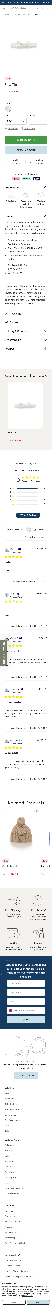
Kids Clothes (10, 1114)
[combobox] (36, 537)
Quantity (33, 115)
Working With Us (12, 1221)
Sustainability (11, 1232)
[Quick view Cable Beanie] (36, 811)
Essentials (9, 1098)
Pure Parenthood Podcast (17, 1243)
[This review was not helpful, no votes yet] (44, 581)
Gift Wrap (9, 1172)
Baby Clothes (11, 1104)
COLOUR (8, 103)
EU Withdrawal (12, 1193)
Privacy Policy (27, 1295)
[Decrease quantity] (32, 121)
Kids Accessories (12, 1120)
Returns (8, 1150)
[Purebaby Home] (18, 8)
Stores (8, 1182)
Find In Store (26, 150)
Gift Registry (10, 1177)
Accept (38, 1302)
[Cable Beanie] (21, 832)
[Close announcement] (49, 2)
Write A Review (28, 515)
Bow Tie (12, 432)
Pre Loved (9, 1161)
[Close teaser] (8, 638)
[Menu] (4, 8)
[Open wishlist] (43, 8)
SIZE (6, 115)
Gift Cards (9, 1166)
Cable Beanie (10, 866)
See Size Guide (26, 1075)
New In (8, 1093)
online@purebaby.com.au (23, 1276)
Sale (7, 1130)
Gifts (7, 1125)
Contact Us (10, 1216)
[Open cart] (48, 8)
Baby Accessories (13, 1109)
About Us (9, 1210)
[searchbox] (15, 529)
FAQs (7, 1156)
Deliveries (9, 1145)
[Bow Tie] (25, 405)
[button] (3, 653)
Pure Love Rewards (14, 1188)
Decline (13, 1302)
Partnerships (10, 1237)
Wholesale (9, 1227)
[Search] (38, 8)
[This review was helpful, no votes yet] (39, 581)
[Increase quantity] (44, 121)
